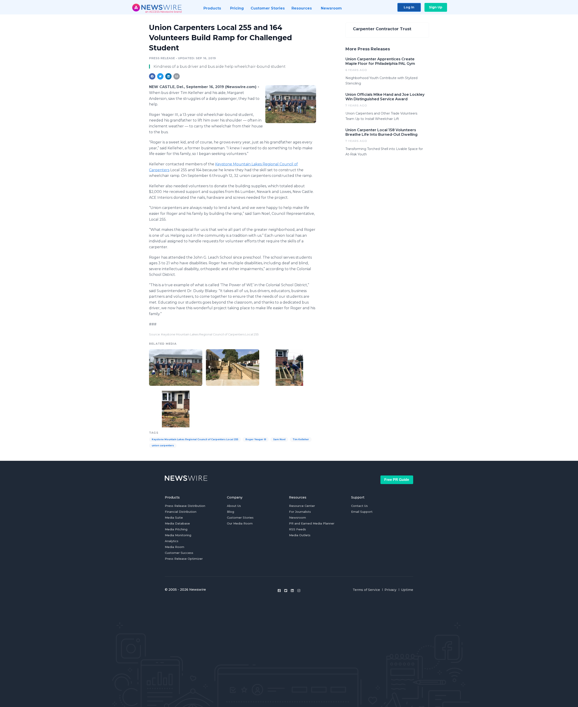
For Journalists (300, 511)
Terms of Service (366, 590)
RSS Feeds (297, 529)
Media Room (174, 547)
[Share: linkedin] (168, 76)
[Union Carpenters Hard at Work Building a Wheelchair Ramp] (289, 367)
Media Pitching (176, 529)
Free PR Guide (396, 480)
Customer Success (179, 553)
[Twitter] (285, 590)
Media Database (177, 523)
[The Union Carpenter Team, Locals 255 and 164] (290, 104)
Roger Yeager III (255, 439)
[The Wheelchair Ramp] (232, 367)
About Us (234, 506)
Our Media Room (240, 523)
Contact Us (359, 506)
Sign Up (435, 7)
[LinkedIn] (292, 590)
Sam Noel (279, 439)
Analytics (171, 541)
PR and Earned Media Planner (311, 523)
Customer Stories (240, 517)
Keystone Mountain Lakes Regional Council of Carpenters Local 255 (195, 439)
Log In (409, 7)
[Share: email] (176, 76)
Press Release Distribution (185, 506)
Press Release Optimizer (184, 558)
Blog (230, 511)
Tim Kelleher (301, 439)
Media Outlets (299, 535)
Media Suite (174, 517)
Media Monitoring (178, 535)
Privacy (390, 590)
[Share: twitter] (160, 76)
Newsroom (297, 517)
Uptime (407, 590)
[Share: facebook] (152, 76)
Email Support (362, 511)
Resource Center (302, 506)
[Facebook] (279, 590)
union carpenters (163, 445)
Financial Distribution (180, 511)
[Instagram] (298, 590)
